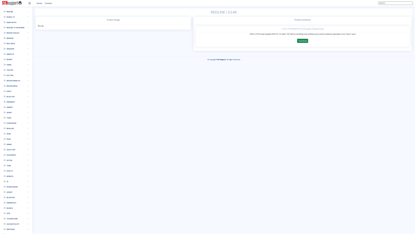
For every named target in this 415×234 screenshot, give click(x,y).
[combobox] (395, 3)
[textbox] (395, 3)
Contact (48, 3)
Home (39, 3)
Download (302, 41)
